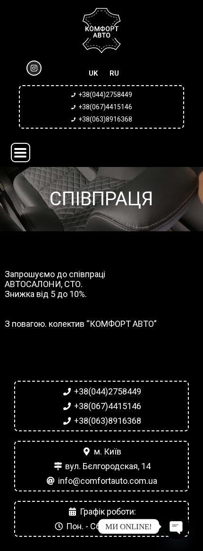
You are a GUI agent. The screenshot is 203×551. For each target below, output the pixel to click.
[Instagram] (34, 68)
